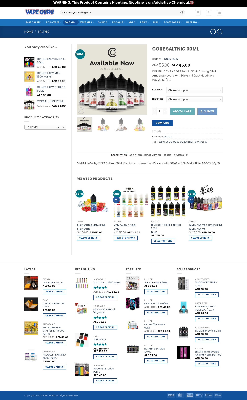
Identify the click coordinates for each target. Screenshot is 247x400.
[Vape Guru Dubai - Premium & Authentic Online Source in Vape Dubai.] (39, 12)
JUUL (155, 22)
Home (28, 32)
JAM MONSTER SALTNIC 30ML (205, 225)
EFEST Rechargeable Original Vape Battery (208, 353)
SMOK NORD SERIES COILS (206, 284)
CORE (176, 141)
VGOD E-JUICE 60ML (156, 282)
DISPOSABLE (33, 22)
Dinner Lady (201, 141)
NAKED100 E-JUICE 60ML (154, 326)
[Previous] (82, 79)
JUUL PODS (99, 339)
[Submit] (182, 13)
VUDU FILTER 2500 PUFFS (103, 370)
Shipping (191, 22)
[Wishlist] (197, 12)
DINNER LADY (169, 59)
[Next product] (213, 31)
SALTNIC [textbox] (43, 127)
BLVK (154, 232)
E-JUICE (102, 22)
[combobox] (45, 127)
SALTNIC (70, 22)
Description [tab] (119, 155)
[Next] (141, 79)
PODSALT (117, 22)
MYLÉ (132, 22)
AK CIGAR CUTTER (53, 282)
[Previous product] (219, 31)
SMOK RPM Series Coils (208, 330)
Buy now (207, 111)
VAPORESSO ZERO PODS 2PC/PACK (205, 308)
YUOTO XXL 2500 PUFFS (107, 282)
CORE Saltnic (187, 141)
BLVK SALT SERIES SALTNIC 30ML (166, 226)
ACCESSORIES (172, 22)
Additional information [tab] (145, 155)
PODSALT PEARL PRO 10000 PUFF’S (54, 356)
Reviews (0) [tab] (181, 155)
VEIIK (116, 229)
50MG (169, 141)
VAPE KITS (86, 22)
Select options (88, 238)
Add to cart (182, 111)
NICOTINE (157, 99)
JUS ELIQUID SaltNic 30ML (91, 225)
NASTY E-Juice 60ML (156, 303)
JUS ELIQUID (83, 229)
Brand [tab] (167, 155)
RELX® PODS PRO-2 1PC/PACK (104, 311)
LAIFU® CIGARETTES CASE (54, 305)
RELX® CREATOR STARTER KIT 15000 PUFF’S (53, 330)
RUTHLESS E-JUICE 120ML (154, 350)
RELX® (143, 22)
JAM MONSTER (197, 229)
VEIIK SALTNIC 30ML (125, 225)
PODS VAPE (52, 22)
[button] (208, 12)
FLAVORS (157, 90)
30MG (162, 141)
